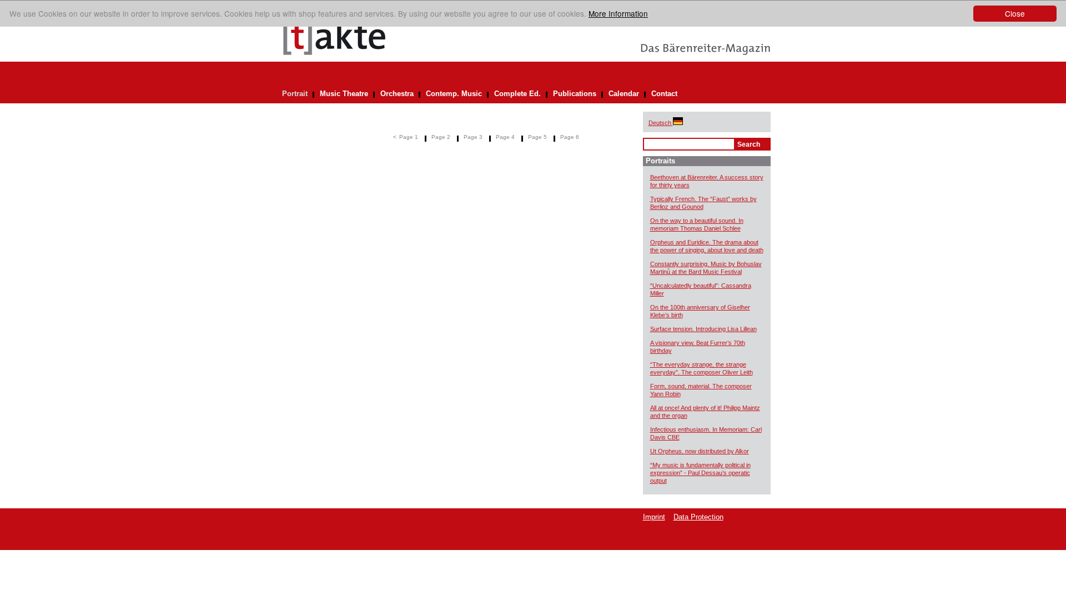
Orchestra (397, 93)
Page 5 (537, 137)
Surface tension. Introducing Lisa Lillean (703, 329)
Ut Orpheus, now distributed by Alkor (699, 451)
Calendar (624, 93)
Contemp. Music (454, 93)
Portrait (295, 93)
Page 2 (440, 137)
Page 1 (408, 137)
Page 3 (473, 137)
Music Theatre (344, 93)
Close (1015, 13)
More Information (618, 13)
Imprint (654, 517)
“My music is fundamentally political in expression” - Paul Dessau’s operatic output (700, 473)
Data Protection (698, 517)
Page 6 (569, 137)
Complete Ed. (517, 93)
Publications (574, 93)
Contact (664, 93)
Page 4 (505, 137)
